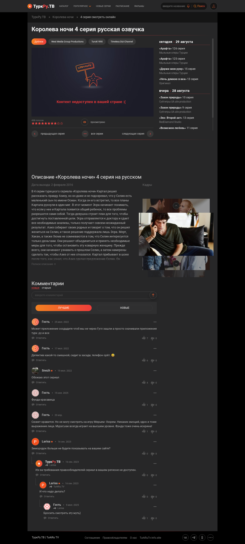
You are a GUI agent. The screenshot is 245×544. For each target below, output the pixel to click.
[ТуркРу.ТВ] (41, 6)
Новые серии (103, 6)
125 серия (173, 60)
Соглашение (92, 537)
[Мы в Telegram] (194, 537)
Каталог (63, 6)
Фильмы (139, 6)
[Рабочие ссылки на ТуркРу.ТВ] (210, 537)
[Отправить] (153, 295)
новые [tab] (35, 288)
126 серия (173, 50)
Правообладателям (115, 537)
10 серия (176, 99)
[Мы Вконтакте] (185, 537)
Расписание (122, 6)
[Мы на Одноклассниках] (202, 537)
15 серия (177, 71)
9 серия (175, 109)
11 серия (178, 130)
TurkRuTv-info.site (150, 537)
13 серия (178, 81)
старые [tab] (46, 288)
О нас (133, 537)
